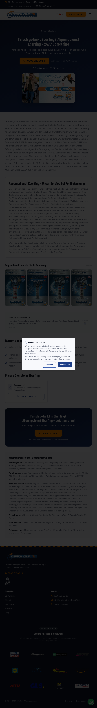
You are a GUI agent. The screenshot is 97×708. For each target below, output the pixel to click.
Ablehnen (49, 365)
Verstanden (65, 365)
